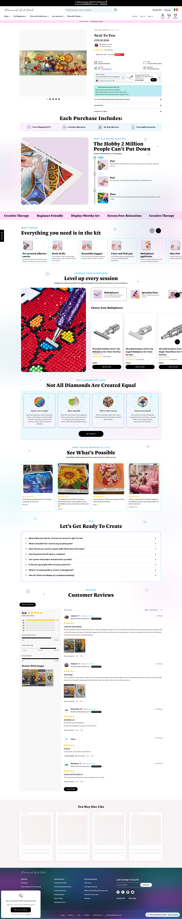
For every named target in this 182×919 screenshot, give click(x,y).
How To (142, 16)
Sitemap (86, 915)
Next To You (115, 30)
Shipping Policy (59, 894)
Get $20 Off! (157, 10)
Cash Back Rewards (90, 887)
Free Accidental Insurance (62, 887)
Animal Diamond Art (104, 30)
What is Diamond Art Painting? (31, 887)
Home (95, 30)
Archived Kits (97, 915)
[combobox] (91, 10)
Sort (146, 610)
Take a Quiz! (132, 898)
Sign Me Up (146, 885)
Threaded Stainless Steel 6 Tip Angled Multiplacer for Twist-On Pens (139, 351)
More (149, 16)
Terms (62, 915)
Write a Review (29, 605)
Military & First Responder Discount (96, 891)
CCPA (78, 915)
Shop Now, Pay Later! (91, 894)
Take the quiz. (173, 915)
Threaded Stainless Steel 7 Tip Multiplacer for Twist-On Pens (106, 350)
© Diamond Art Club (97, 354)
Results (135, 16)
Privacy (70, 915)
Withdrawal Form (59, 902)
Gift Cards (87, 883)
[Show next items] (158, 230)
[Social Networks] (118, 892)
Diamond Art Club (115, 915)
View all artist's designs (105, 46)
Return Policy (58, 898)
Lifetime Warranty (60, 891)
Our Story (24, 883)
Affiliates (87, 898)
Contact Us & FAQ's (60, 883)
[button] (84, 62)
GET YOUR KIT (91, 434)
